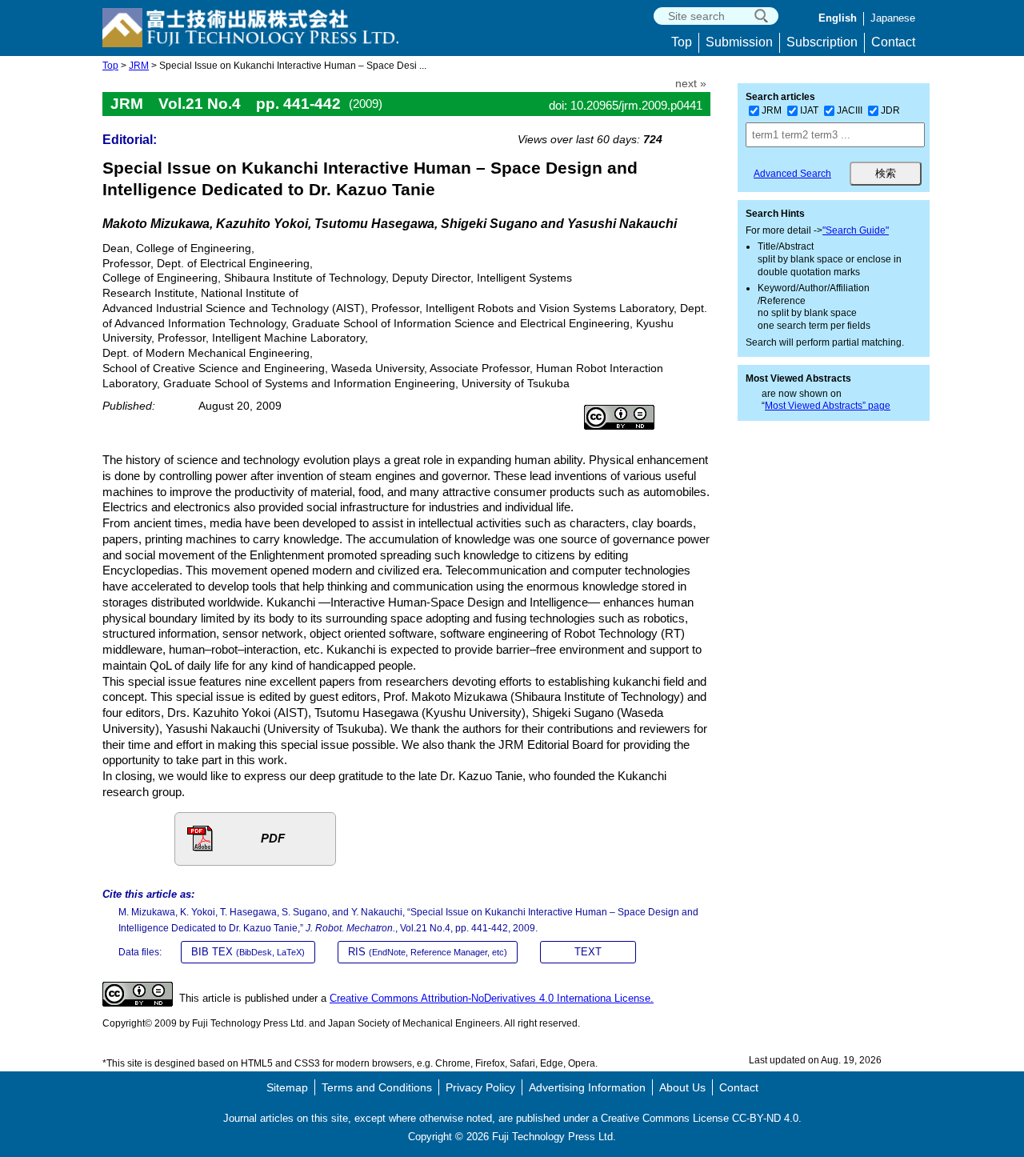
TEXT (588, 952)
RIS (427, 952)
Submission (739, 42)
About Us (682, 1087)
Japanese (892, 18)
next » (690, 84)
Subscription (822, 42)
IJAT (809, 110)
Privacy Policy (480, 1087)
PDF (273, 838)
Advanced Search (792, 173)
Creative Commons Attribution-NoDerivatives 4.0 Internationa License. (492, 998)
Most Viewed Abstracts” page (827, 405)
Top (681, 42)
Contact (893, 42)
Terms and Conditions (377, 1087)
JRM (139, 65)
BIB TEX (248, 952)
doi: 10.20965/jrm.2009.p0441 (625, 105)
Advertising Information (587, 1087)
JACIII (849, 110)
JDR (890, 110)
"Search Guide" (855, 230)
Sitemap (287, 1087)
